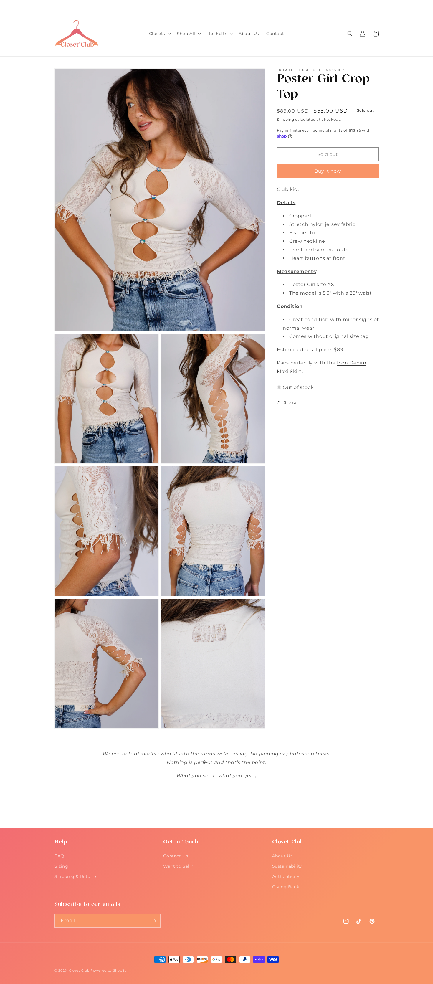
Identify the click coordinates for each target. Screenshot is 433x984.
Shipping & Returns (75, 876)
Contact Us (175, 855)
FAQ (59, 855)
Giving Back (285, 886)
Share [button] (290, 402)
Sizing (61, 866)
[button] (159, 33)
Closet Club (79, 970)
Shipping (285, 119)
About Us (282, 855)
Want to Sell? (178, 866)
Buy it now (328, 171)
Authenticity (286, 876)
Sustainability (287, 866)
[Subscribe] (153, 921)
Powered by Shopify (108, 970)
